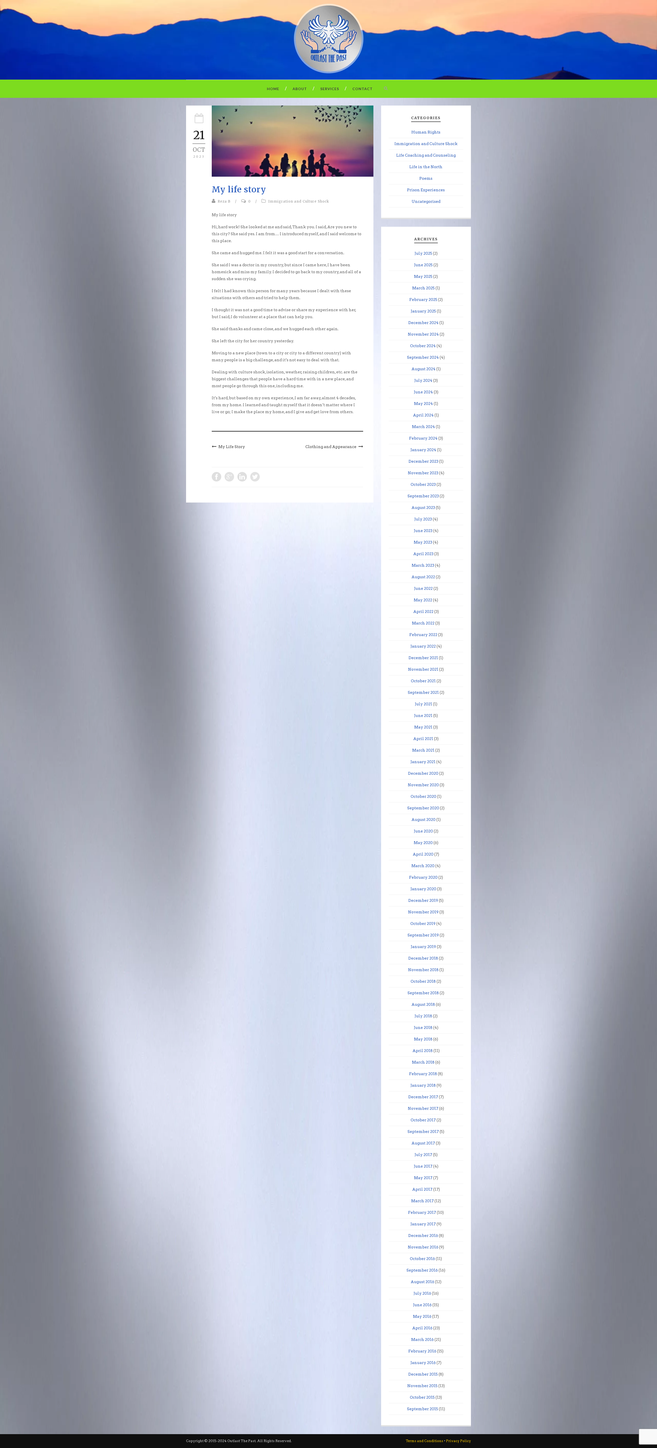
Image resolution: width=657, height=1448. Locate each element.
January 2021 (423, 762)
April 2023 (423, 554)
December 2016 (423, 1235)
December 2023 (423, 461)
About (300, 89)
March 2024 (423, 426)
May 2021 (423, 727)
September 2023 (423, 496)
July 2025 (423, 253)
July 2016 (422, 1293)
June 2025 (423, 265)
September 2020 (423, 808)
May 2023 (423, 542)
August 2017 (423, 1143)
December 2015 (423, 1374)
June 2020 (423, 831)
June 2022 (423, 588)
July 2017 (423, 1154)
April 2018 (422, 1050)
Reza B (224, 201)
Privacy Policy (458, 1441)
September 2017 (423, 1131)
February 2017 (422, 1212)
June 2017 (423, 1166)
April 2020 (423, 854)
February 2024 (423, 438)
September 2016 (422, 1270)
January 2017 (423, 1224)
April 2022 (423, 611)
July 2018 (423, 1016)
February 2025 (423, 299)
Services (329, 89)
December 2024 (423, 322)
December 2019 (423, 900)
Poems (425, 178)
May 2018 (423, 1039)
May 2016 (422, 1316)
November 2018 (423, 970)
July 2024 (423, 380)
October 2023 (423, 484)
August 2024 (423, 369)
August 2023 (423, 507)
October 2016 (422, 1258)
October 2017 (423, 1120)
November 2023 (423, 473)
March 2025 (423, 288)
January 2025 (423, 311)
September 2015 (422, 1409)
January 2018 (423, 1085)
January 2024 (423, 450)
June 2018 (423, 1027)
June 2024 (423, 392)
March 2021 (423, 750)
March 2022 (423, 623)
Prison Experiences (426, 190)
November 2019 (423, 912)
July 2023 (423, 519)
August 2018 (423, 1004)
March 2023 (423, 565)
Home (273, 89)
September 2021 (423, 692)
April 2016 (422, 1328)
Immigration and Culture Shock (298, 201)
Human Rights (425, 132)
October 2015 (422, 1397)
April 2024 (423, 415)
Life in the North (425, 167)
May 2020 (423, 842)
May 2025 (423, 276)
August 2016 (422, 1282)
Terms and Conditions (424, 1441)
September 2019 (423, 935)
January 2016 (423, 1362)
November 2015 (422, 1386)
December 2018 (423, 958)
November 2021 (423, 669)
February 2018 (423, 1074)
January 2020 (423, 889)
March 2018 (423, 1062)
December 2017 (423, 1097)
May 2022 (423, 600)
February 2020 (423, 877)
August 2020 (423, 819)
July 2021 (423, 704)
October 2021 (423, 681)
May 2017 (423, 1178)
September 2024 (423, 357)
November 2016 (423, 1247)
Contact (362, 89)
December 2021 (423, 658)
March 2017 (422, 1201)
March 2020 (422, 866)
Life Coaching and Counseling (426, 155)
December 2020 (423, 773)
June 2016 (422, 1305)
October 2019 (423, 923)
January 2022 (423, 646)
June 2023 (423, 530)
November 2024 (423, 334)
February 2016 (422, 1351)
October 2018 (423, 981)
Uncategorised (426, 201)
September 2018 (423, 993)
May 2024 (423, 403)
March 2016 (422, 1339)
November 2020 (423, 785)
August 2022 (423, 577)
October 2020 (423, 796)
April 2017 (422, 1189)
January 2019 (423, 946)
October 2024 (423, 346)
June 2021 (423, 715)
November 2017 (423, 1108)
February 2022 (423, 634)
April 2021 (423, 738)
